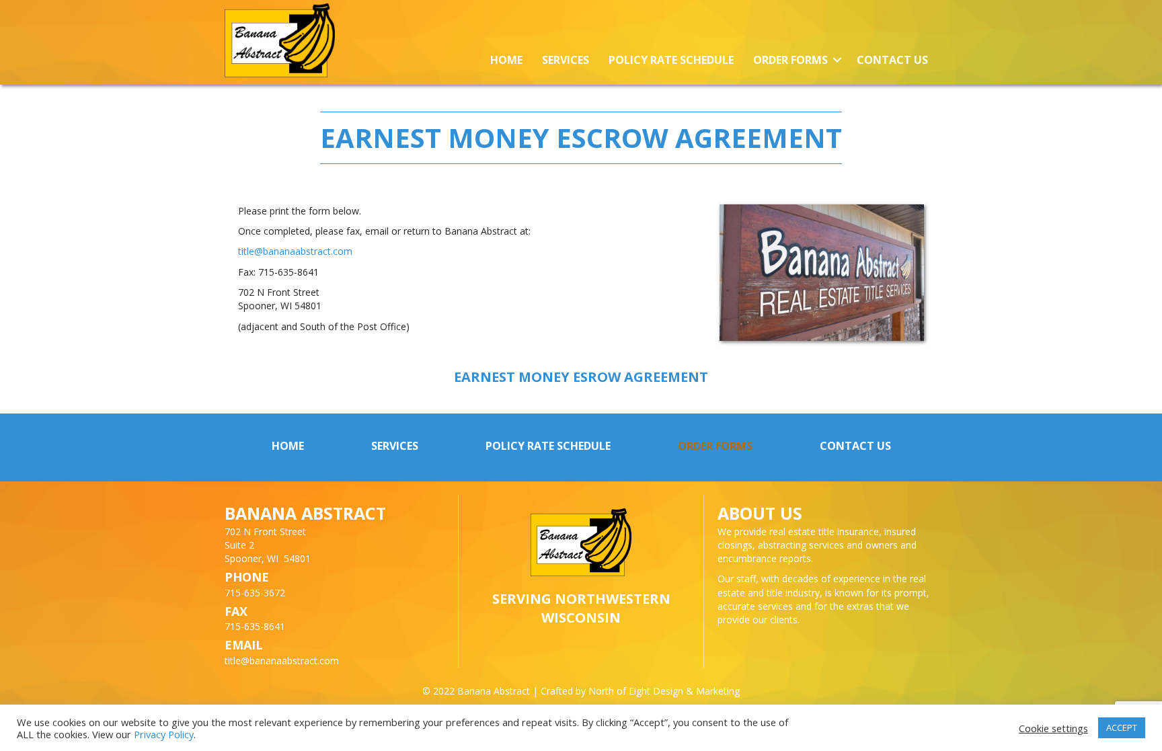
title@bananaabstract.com (295, 251)
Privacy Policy (164, 734)
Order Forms (790, 59)
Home (506, 59)
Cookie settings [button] (1053, 728)
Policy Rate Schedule (671, 59)
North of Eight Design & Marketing (664, 690)
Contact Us (892, 59)
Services (565, 59)
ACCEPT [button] (1121, 727)
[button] (837, 60)
